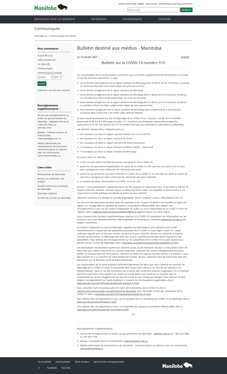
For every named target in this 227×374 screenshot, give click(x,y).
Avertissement (63, 361)
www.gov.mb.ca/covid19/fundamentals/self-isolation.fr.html (108, 283)
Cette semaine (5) (46, 59)
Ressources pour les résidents (54, 19)
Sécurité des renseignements (109, 361)
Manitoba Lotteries (47, 193)
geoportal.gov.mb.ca (171, 219)
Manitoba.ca (40, 35)
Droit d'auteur (82, 361)
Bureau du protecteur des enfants (51, 180)
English (141, 3)
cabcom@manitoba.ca (91, 348)
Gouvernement (132, 19)
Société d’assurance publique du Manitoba (53, 188)
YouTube (65, 367)
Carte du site (151, 3)
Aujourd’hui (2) (45, 55)
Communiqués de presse (63, 35)
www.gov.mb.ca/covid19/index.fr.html (96, 301)
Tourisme (164, 19)
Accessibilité (44, 361)
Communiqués (45, 68)
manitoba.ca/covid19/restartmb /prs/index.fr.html (103, 309)
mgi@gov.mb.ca (161, 333)
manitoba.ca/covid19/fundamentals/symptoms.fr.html (150, 242)
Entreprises (99, 19)
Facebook (52, 367)
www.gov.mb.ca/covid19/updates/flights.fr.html (117, 211)
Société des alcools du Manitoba (54, 197)
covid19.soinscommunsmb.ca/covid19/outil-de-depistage (106, 291)
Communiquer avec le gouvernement (175, 3)
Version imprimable (128, 3)
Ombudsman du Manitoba (51, 174)
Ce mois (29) (44, 64)
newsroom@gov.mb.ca (135, 341)
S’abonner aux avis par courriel (54, 90)
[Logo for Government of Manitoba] (50, 9)
